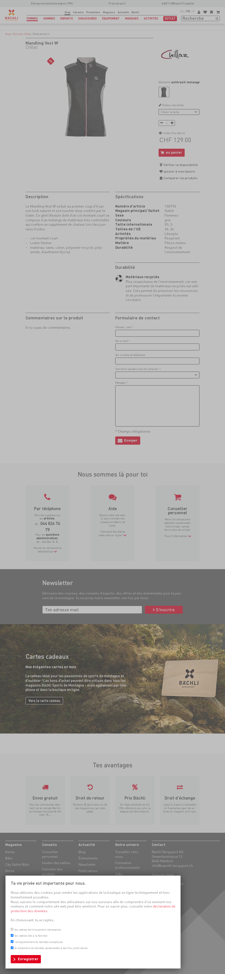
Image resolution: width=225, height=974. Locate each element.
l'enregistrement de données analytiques (39, 941)
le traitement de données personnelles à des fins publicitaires (51, 948)
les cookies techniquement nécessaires (38, 929)
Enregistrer (28, 959)
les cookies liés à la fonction (31, 935)
